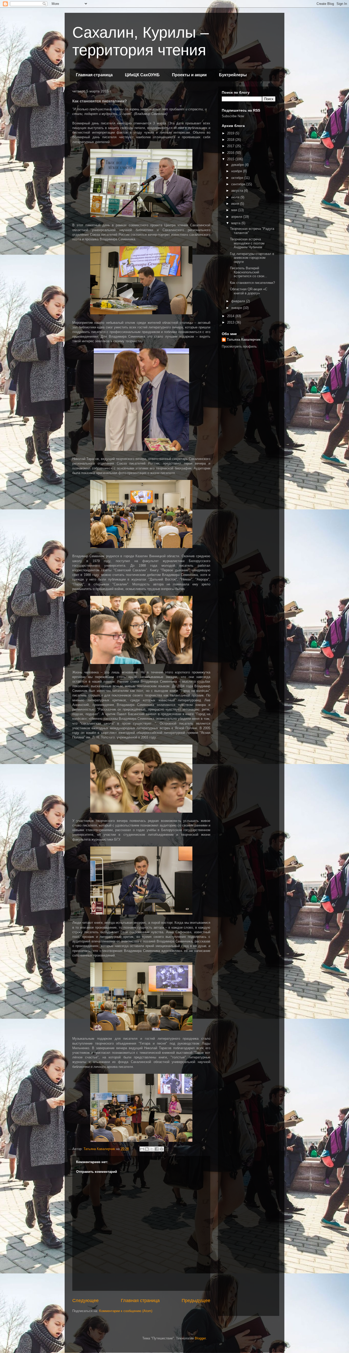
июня (235, 204)
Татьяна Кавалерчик (244, 339)
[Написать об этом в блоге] (146, 1149)
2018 (231, 140)
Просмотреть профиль (239, 346)
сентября (238, 184)
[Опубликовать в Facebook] (156, 1149)
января (237, 308)
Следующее (85, 1300)
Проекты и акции (189, 75)
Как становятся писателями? (252, 283)
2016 (231, 153)
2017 (231, 146)
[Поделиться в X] (151, 1149)
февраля (238, 301)
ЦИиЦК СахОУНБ (142, 75)
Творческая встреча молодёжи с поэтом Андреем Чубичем (247, 243)
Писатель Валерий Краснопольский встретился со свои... (248, 272)
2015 (231, 159)
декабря (238, 165)
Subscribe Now (233, 116)
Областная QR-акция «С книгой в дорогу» (248, 291)
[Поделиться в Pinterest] (161, 1149)
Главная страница (94, 75)
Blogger (200, 1338)
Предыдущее (196, 1300)
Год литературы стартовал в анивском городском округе (252, 258)
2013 (231, 322)
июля (235, 197)
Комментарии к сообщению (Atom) (125, 1311)
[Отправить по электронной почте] (142, 1149)
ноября (237, 171)
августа (237, 190)
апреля (237, 217)
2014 (231, 316)
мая (234, 210)
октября (237, 178)
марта (236, 223)
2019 (231, 133)
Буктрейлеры (233, 75)
